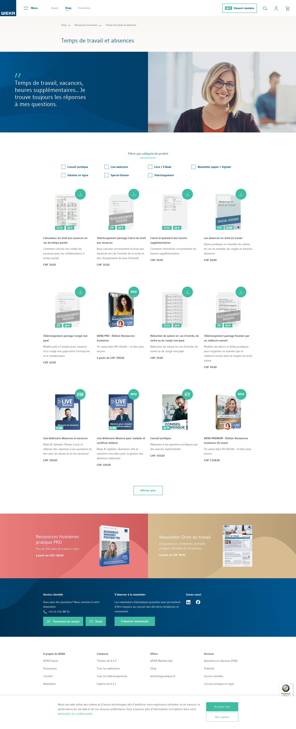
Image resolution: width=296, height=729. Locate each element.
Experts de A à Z (106, 684)
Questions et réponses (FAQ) (220, 660)
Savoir (54, 8)
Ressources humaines (86, 24)
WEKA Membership (161, 660)
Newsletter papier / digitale (214, 167)
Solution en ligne (77, 175)
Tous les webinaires (108, 668)
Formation (84, 8)
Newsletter (49, 684)
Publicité (209, 668)
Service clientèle (213, 676)
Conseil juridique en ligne (219, 684)
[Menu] (291, 684)
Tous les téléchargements (112, 676)
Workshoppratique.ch (162, 676)
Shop (68, 8)
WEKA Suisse (50, 660)
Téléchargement (164, 175)
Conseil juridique (77, 167)
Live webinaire (119, 167)
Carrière (48, 676)
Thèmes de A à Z (106, 660)
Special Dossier (120, 175)
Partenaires (50, 668)
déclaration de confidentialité (75, 713)
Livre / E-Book (162, 167)
